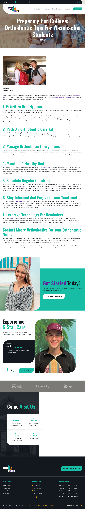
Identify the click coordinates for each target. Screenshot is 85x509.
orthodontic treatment (20, 201)
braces (77, 95)
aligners (5, 97)
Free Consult (77, 9)
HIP (81, 505)
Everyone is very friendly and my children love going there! (18, 352)
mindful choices (46, 167)
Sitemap (26, 505)
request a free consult (33, 246)
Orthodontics (46, 9)
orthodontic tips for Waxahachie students (64, 97)
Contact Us (67, 9)
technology (12, 218)
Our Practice (36, 9)
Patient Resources (56, 9)
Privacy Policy (32, 505)
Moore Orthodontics (20, 186)
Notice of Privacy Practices (43, 505)
